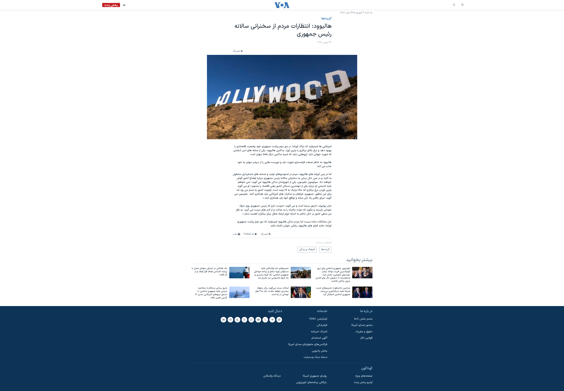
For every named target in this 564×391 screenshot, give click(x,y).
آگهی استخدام (319, 338)
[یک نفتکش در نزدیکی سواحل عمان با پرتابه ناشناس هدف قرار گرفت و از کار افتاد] (239, 272)
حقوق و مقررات (363, 332)
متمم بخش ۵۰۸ (363, 319)
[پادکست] (230, 319)
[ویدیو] (124, 5)
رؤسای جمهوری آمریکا (315, 376)
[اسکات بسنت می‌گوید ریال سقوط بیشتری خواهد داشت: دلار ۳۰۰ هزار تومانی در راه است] (301, 292)
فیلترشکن (322, 325)
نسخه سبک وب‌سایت (315, 357)
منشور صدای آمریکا (361, 325)
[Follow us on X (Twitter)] (265, 319)
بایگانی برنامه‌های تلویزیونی (311, 383)
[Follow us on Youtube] (258, 319)
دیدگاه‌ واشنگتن (272, 376)
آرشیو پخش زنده (363, 383)
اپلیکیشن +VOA (318, 319)
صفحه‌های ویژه (363, 376)
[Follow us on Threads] (244, 319)
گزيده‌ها (326, 18)
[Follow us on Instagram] (251, 319)
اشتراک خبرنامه (319, 332)
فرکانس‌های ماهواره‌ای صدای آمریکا (307, 344)
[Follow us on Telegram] (272, 319)
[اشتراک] (223, 319)
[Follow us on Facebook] (279, 319)
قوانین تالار (366, 338)
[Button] (238, 51)
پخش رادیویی (319, 351)
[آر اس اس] (237, 319)
